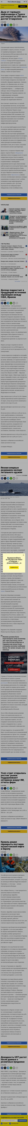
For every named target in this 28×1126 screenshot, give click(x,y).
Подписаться (14, 567)
